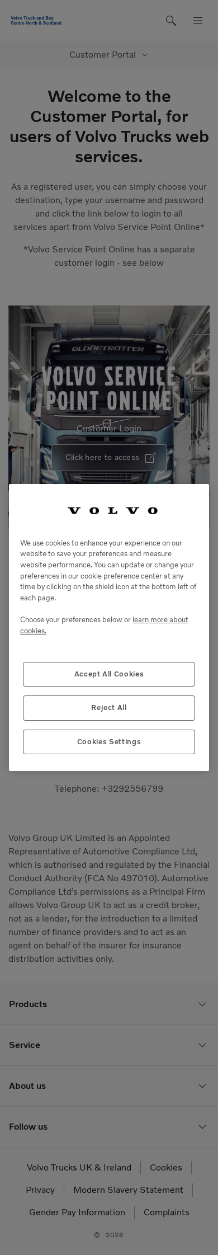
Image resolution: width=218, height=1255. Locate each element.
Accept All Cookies (109, 674)
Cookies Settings (109, 741)
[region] (109, 627)
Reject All (109, 707)
